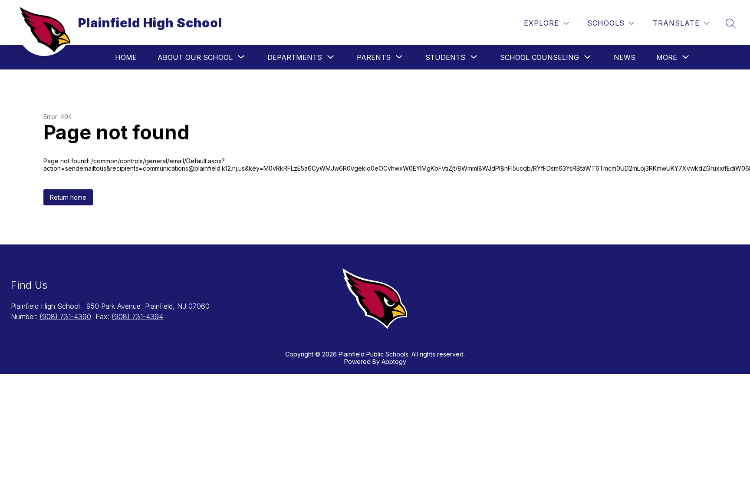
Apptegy (394, 361)
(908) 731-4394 (137, 316)
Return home (68, 197)
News (624, 57)
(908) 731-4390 (65, 316)
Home (126, 57)
